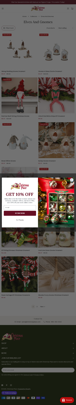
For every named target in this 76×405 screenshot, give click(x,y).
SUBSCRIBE (20, 213)
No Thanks (20, 220)
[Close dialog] (71, 180)
